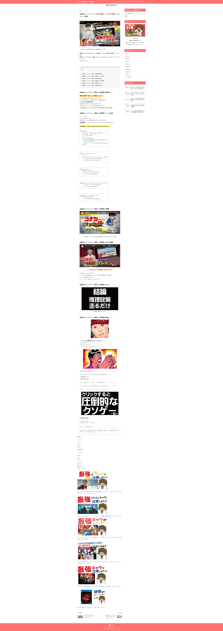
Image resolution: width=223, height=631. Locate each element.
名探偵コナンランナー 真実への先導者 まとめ (91, 83)
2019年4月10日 (97, 160)
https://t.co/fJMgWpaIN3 (99, 139)
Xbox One (127, 1)
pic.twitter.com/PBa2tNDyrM (97, 158)
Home (105, 627)
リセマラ (79, 463)
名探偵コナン (80, 467)
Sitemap (139, 1)
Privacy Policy (109, 627)
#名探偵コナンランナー (87, 170)
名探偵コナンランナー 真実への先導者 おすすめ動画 (93, 80)
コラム (128, 74)
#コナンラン (90, 158)
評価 (78, 468)
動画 (78, 465)
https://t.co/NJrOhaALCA (90, 139)
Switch (118, 1)
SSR (78, 458)
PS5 (112, 1)
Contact (143, 1)
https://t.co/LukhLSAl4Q (89, 138)
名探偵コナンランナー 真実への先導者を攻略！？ (92, 85)
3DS (131, 1)
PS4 (115, 1)
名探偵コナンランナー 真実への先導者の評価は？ (92, 73)
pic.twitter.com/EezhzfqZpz (89, 141)
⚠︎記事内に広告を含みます (111, 5)
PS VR (128, 59)
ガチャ (78, 459)
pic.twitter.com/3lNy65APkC (88, 196)
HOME (112, 625)
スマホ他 (134, 1)
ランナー (79, 461)
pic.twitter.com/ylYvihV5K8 (96, 184)
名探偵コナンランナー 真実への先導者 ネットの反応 (93, 76)
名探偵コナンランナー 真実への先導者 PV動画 (92, 78)
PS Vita (122, 1)
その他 (128, 71)
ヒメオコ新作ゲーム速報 (85, 2)
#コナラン (97, 195)
